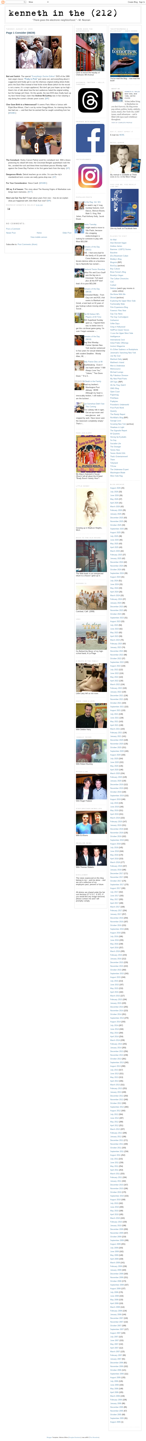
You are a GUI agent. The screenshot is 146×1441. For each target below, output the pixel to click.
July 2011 (114, 1159)
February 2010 (116, 1222)
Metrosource (115, 369)
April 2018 (114, 859)
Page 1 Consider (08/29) (20, 32)
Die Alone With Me (117, 294)
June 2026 (114, 495)
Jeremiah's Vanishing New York (123, 353)
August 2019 (115, 799)
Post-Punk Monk (117, 408)
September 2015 (117, 973)
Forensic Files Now (118, 310)
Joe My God (115, 356)
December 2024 (116, 562)
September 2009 (117, 1240)
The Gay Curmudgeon (119, 317)
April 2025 (114, 547)
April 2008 (114, 1303)
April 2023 (114, 636)
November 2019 (116, 788)
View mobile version (39, 237)
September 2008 (117, 1285)
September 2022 (117, 662)
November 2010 (116, 1188)
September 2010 (117, 1196)
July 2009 (114, 1248)
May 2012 (114, 1122)
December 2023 (116, 607)
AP (68, 168)
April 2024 (114, 592)
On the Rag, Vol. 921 (92, 202)
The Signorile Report (118, 430)
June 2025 (114, 540)
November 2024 (116, 566)
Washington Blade (117, 473)
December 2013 (116, 1051)
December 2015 (116, 962)
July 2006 (114, 1381)
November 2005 (116, 1411)
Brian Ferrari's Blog (118, 272)
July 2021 (114, 714)
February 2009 (116, 1266)
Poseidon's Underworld (119, 405)
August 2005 (115, 1422)
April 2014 (114, 1036)
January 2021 (115, 736)
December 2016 (116, 918)
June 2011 (114, 1162)
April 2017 (114, 903)
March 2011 (115, 1174)
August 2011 (115, 1155)
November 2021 (116, 699)
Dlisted (113, 297)
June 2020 (114, 762)
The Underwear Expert (119, 469)
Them (112, 460)
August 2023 (115, 621)
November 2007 (116, 1322)
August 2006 (115, 1377)
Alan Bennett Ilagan (118, 243)
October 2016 (115, 925)
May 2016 (114, 944)
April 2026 (114, 503)
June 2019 (114, 807)
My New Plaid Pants (118, 379)
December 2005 (116, 1407)
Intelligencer (115, 336)
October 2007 (115, 1326)
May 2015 (114, 988)
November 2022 (116, 655)
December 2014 (116, 1007)
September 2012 (117, 1107)
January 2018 (115, 870)
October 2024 (115, 569)
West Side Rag (116, 476)
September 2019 (117, 796)
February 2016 (116, 955)
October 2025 (115, 525)
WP (46, 99)
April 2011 (114, 1170)
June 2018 (114, 851)
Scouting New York (118, 424)
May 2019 (114, 810)
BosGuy (113, 266)
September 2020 (117, 751)
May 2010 (114, 1211)
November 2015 (116, 966)
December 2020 (116, 740)
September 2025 (117, 529)
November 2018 (116, 833)
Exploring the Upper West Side (123, 301)
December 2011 (116, 1140)
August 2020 (115, 755)
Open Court (115, 392)
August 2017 (115, 888)
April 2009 (114, 1259)
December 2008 (116, 1274)
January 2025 (115, 558)
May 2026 (114, 499)
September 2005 (117, 1418)
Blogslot (113, 262)
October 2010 (115, 1192)
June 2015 (114, 985)
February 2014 (116, 1044)
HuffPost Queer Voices (119, 330)
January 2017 (115, 914)
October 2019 (115, 792)
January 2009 (115, 1270)
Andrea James (116, 246)
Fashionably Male (117, 304)
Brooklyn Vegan (116, 275)
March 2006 (115, 1396)
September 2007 (117, 1329)
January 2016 (115, 959)
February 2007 (116, 1355)
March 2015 (115, 996)
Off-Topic (114, 382)
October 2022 (115, 658)
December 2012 (116, 1096)
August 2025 (115, 532)
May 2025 (114, 544)
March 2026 (115, 506)
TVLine (113, 466)
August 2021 (115, 710)
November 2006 (116, 1366)
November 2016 (116, 922)
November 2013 (116, 1055)
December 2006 (116, 1363)
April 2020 (114, 770)
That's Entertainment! (119, 456)
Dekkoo (113, 288)
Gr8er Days (115, 323)
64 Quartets (115, 434)
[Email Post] (8, 209)
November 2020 (116, 744)
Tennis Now (115, 450)
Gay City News (116, 314)
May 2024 (114, 588)
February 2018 (116, 866)
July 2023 (114, 625)
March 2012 (115, 1129)
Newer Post (11, 233)
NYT (30, 192)
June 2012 (114, 1118)
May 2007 (114, 1344)
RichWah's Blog (116, 418)
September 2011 (117, 1151)
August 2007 (115, 1333)
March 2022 (115, 684)
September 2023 (117, 618)
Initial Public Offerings (119, 343)
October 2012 (115, 1103)
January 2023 (115, 647)
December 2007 (116, 1318)
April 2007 (114, 1348)
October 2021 (115, 703)
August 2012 (115, 1111)
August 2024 (115, 577)
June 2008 (114, 1296)
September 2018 (117, 840)
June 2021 (114, 718)
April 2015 (114, 992)
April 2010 (114, 1214)
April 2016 (114, 948)
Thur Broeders (94, 1437)
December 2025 (116, 518)
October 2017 (115, 881)
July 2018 (114, 847)
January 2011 (115, 1181)
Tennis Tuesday (90, 224)
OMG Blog (114, 388)
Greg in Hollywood (117, 327)
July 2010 (114, 1203)
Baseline (113, 253)
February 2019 (116, 821)
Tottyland (114, 463)
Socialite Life (115, 443)
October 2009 (115, 1237)
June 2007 (114, 1340)
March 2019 (115, 818)
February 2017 (116, 910)
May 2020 (114, 766)
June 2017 (114, 896)
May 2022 (114, 677)
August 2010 (115, 1200)
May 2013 (114, 1077)
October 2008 (115, 1281)
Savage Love (115, 421)
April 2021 (114, 725)
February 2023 (116, 644)
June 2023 (114, 629)
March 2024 (115, 595)
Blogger (49, 1437)
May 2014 (114, 1033)
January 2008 (115, 1314)
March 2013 (115, 1085)
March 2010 (115, 1218)
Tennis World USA (117, 453)
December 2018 (116, 829)
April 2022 (114, 681)
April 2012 (114, 1125)
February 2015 (116, 999)
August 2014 (115, 1022)
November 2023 (116, 610)
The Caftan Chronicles (119, 279)
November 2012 (116, 1099)
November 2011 (116, 1144)
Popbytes (114, 401)
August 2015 (115, 977)
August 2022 (115, 666)
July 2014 (114, 1025)
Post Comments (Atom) (27, 244)
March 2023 (115, 640)
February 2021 (116, 733)
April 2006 (114, 1392)
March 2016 (115, 951)
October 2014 (115, 1014)
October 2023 (115, 614)
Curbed (113, 285)
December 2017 (116, 873)
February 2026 (116, 510)
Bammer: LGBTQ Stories (120, 249)
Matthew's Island (117, 362)
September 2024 (117, 573)
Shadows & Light (117, 427)
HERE (121, 135)
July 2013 (114, 1070)
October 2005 (115, 1414)
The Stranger (115, 447)
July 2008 (114, 1292)
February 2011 (116, 1177)
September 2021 (117, 707)
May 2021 (114, 721)
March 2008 (115, 1307)
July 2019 (114, 803)
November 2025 (116, 521)
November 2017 (116, 877)
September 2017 (117, 885)
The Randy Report (117, 414)
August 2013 (115, 1066)
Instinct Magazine (117, 346)
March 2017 (115, 907)
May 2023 (114, 632)
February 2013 (116, 1088)
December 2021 (116, 695)
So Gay (113, 440)
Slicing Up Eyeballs (118, 437)
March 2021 (115, 729)
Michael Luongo (116, 372)
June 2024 (114, 584)
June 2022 (114, 673)
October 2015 (115, 970)
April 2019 (114, 814)
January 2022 (115, 692)
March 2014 (115, 1040)
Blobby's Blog (115, 259)
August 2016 (115, 933)
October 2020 (115, 747)
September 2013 (117, 1062)
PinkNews (114, 398)
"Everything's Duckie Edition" (43, 76)
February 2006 (116, 1400)
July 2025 (114, 536)
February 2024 (116, 599)
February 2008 (116, 1311)
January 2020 (115, 781)
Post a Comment (13, 229)
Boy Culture (115, 269)
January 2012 (115, 1137)
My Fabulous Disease (119, 375)
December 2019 (116, 784)
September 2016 (117, 929)
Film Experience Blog (119, 307)
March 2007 (115, 1351)
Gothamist (114, 320)
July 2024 (114, 581)
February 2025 (116, 555)
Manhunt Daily (116, 359)
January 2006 (115, 1403)
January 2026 (115, 514)
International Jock (117, 340)
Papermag (114, 395)
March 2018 (115, 862)
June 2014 (114, 1029)
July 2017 (114, 892)
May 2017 (114, 899)
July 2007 (114, 1337)
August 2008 (115, 1288)
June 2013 (114, 1074)
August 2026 (115, 488)
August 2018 (115, 844)
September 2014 (117, 1018)
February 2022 (116, 688)
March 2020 (115, 773)
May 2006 (114, 1389)
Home (39, 233)
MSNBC (12, 113)
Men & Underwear (117, 366)
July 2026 (114, 492)
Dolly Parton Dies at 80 (93, 362)
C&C (112, 282)
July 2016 (114, 936)
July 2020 (114, 758)
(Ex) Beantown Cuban (119, 256)
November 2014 (116, 1011)
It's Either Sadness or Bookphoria (124, 349)
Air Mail (113, 240)
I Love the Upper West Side (121, 333)
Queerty (113, 411)
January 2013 (115, 1092)
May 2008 (114, 1300)
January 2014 (115, 1048)
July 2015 (114, 981)
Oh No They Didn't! (118, 385)
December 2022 (116, 651)
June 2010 (114, 1207)
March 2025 (115, 551)
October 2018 (115, 836)
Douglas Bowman (74, 1437)
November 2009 (116, 1233)
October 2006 (115, 1370)
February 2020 (116, 777)
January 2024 (115, 603)
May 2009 (114, 1255)
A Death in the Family (92, 381)
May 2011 (114, 1166)
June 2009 (114, 1251)
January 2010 (115, 1225)
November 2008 (116, 1277)
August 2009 (115, 1244)
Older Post (67, 233)
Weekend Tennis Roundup (94, 269)
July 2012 (114, 1114)
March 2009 (115, 1263)
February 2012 (116, 1133)
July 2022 (114, 670)
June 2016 (114, 940)
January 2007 (115, 1359)
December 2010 (116, 1185)
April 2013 (114, 1081)
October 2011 (115, 1148)
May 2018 (114, 855)
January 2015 (115, 1003)
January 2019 (115, 825)
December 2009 (116, 1229)
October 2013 (115, 1059)
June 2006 (114, 1385)
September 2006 (117, 1374)
